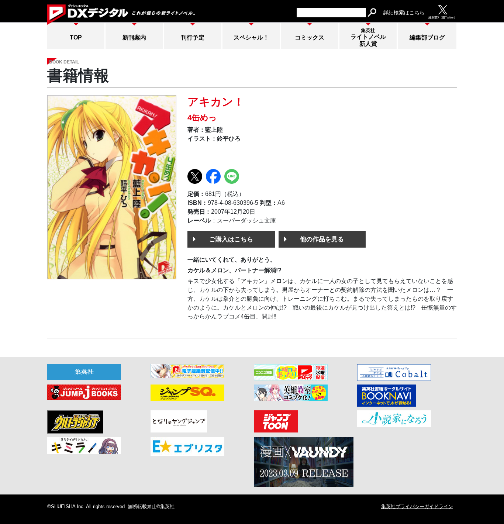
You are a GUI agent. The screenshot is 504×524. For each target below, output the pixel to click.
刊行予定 (192, 37)
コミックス (309, 37)
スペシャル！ (251, 37)
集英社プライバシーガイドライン (417, 506)
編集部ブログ (427, 37)
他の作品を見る (322, 239)
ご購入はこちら (231, 239)
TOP (76, 37)
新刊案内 (134, 37)
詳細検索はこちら (404, 12)
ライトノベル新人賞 (368, 37)
